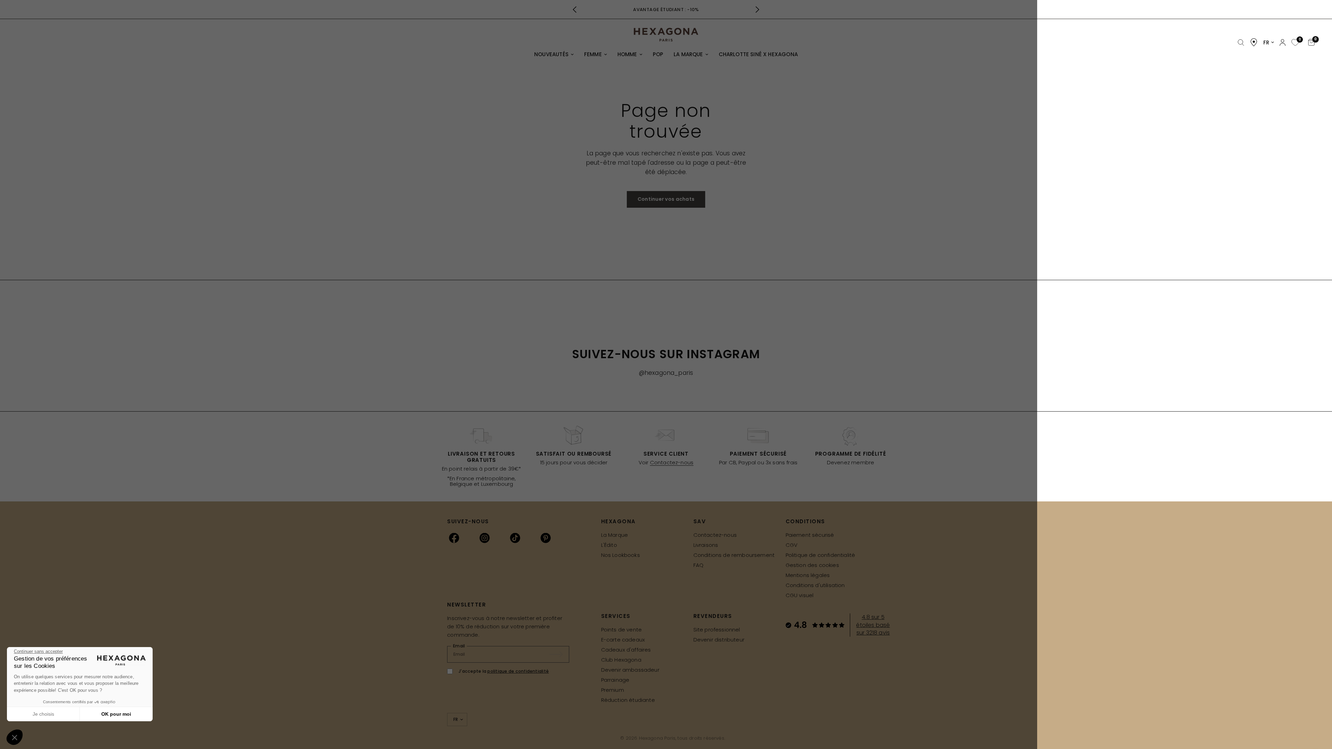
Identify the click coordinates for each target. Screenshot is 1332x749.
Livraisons (705, 545)
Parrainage (615, 679)
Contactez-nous (671, 462)
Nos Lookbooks (620, 555)
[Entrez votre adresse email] (559, 654)
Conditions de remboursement (734, 555)
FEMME (593, 54)
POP (658, 54)
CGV (792, 545)
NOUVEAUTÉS (551, 54)
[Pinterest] (546, 538)
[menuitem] (554, 54)
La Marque (614, 535)
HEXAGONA (618, 521)
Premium (612, 690)
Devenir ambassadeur (630, 669)
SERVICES (616, 616)
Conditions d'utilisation (815, 585)
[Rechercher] (1241, 43)
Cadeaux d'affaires (626, 649)
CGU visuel (800, 595)
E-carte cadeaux (623, 639)
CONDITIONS (805, 521)
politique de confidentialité (518, 671)
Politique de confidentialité (820, 555)
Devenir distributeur (718, 639)
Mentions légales (808, 575)
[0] (1294, 43)
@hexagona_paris (666, 373)
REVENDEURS (712, 616)
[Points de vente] (1253, 42)
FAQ (698, 565)
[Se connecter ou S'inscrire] (1282, 42)
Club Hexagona (621, 659)
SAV (699, 521)
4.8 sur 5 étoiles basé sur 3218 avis (873, 625)
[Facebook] (454, 538)
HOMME (627, 54)
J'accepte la (504, 671)
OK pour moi (116, 714)
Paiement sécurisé (810, 535)
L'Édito (609, 545)
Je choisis (43, 714)
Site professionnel (716, 629)
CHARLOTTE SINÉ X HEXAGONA (758, 54)
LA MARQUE (688, 54)
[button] (14, 737)
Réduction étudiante (628, 700)
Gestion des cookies (812, 565)
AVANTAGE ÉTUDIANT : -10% (666, 9)
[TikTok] (515, 538)
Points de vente (621, 629)
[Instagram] (485, 538)
